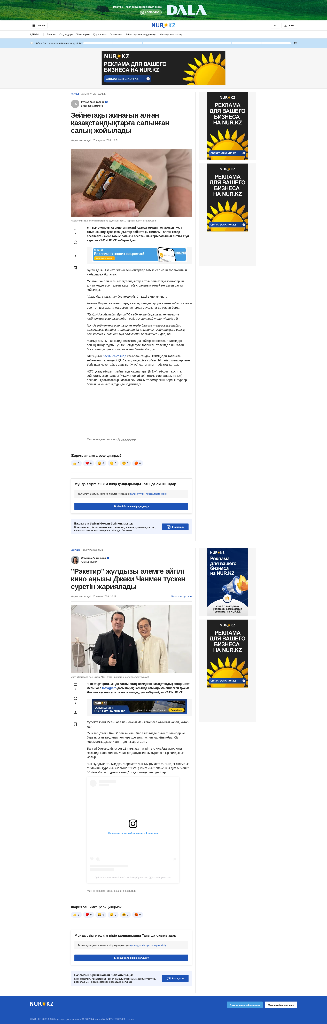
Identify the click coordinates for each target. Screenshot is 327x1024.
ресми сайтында (114, 356)
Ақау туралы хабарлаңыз (245, 1005)
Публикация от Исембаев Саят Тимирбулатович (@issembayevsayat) (133, 877)
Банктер (51, 34)
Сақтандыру (66, 34)
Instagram (178, 527)
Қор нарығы (99, 34)
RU (275, 25)
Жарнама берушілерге (281, 1005)
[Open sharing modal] (75, 256)
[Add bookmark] (75, 268)
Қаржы (34, 34)
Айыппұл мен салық (170, 34)
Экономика (116, 34)
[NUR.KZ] (163, 25)
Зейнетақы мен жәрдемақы (141, 34)
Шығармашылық (93, 550)
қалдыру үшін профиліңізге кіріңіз (148, 493)
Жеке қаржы (83, 34)
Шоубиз (75, 550)
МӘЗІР (41, 25)
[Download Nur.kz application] (163, 10)
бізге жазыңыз (127, 439)
